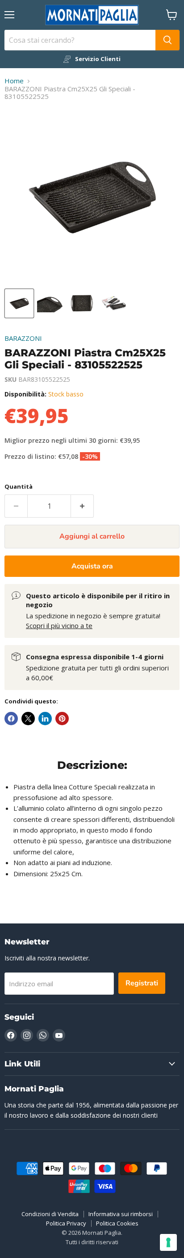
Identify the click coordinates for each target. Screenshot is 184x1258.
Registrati (141, 983)
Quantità (18, 486)
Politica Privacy (66, 1223)
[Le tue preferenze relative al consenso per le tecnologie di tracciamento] (168, 1242)
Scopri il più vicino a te (59, 625)
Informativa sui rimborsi (120, 1214)
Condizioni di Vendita (50, 1214)
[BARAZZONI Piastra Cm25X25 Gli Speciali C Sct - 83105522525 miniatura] (19, 303)
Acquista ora (92, 566)
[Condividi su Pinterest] (62, 718)
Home (14, 81)
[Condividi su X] (28, 718)
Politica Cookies (117, 1223)
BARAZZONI (23, 338)
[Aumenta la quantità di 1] (82, 506)
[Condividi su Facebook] (11, 718)
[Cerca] (167, 40)
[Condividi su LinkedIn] (45, 718)
